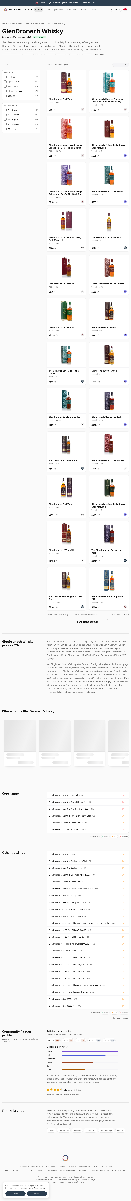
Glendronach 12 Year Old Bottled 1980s (65, 868)
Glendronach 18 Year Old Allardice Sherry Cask (69, 809)
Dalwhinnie (64, 1130)
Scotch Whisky (16, 23)
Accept (37, 1194)
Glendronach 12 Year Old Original (63, 795)
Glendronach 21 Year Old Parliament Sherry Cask (70, 816)
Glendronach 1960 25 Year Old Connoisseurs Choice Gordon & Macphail (79, 923)
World (83, 9)
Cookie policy (39, 1188)
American (71, 9)
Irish (48, 9)
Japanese (58, 9)
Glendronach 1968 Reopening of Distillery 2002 (69, 944)
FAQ (31, 1170)
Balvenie (77, 1130)
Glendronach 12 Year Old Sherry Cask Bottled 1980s (71, 888)
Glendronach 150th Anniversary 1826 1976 (67, 909)
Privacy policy (51, 1170)
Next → (126, 615)
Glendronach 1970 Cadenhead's (62, 950)
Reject (15, 1194)
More (93, 9)
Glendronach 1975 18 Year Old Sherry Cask (67, 978)
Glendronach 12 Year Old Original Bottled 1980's (69, 875)
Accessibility (84, 1170)
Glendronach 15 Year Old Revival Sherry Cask (68, 802)
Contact (24, 1170)
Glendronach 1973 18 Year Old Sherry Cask (67, 971)
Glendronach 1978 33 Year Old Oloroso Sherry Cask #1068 (73, 985)
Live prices (38, 37)
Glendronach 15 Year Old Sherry (62, 895)
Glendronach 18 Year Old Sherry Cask (65, 916)
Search (7, 1170)
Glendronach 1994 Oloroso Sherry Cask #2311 (68, 992)
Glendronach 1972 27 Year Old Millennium (67, 957)
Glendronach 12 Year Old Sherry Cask (65, 882)
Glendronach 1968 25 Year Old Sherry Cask (67, 937)
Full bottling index (121, 1018)
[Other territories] (125, 9)
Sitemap (39, 1170)
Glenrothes (90, 1130)
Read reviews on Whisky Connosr (63, 1094)
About (15, 1170)
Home (4, 23)
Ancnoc (120, 1130)
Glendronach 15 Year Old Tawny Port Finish (67, 902)
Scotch (38, 9)
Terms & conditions (68, 1170)
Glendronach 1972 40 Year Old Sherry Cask (67, 964)
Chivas (51, 1130)
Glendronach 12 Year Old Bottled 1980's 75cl (68, 861)
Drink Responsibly (119, 1170)
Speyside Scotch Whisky (35, 23)
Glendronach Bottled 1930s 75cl (62, 1006)
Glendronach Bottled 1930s (60, 999)
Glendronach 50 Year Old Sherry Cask (65, 822)
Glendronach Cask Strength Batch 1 (64, 829)
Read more (99, 54)
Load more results (87, 622)
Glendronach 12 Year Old (59, 854)
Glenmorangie (106, 1130)
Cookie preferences (100, 1170)
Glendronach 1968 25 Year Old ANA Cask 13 (67, 930)
